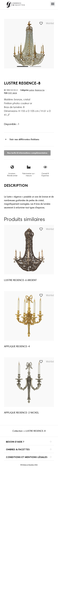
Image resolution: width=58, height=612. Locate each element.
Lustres (31, 90)
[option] (29, 43)
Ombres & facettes (18, 449)
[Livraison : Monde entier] (12, 167)
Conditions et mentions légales (26, 457)
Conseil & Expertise (45, 174)
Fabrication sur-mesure (28, 174)
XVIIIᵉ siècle (12, 93)
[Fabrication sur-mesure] (28, 167)
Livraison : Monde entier (12, 174)
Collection (17, 431)
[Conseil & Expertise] (45, 167)
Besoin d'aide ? (15, 442)
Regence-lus (39, 90)
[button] (52, 4)
